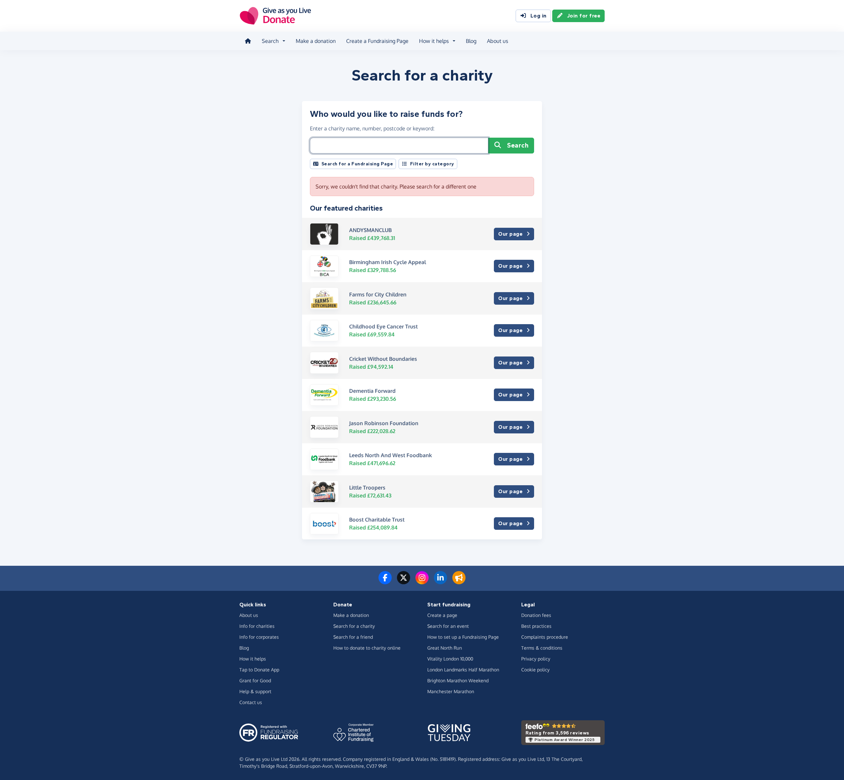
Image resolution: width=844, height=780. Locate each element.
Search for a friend (353, 637)
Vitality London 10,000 (450, 658)
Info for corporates (259, 637)
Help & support (255, 691)
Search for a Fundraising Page (357, 164)
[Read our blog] (459, 581)
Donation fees (536, 615)
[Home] (247, 41)
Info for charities (257, 626)
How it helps (252, 658)
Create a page (442, 615)
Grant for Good (255, 680)
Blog (471, 41)
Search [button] (270, 41)
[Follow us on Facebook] (385, 581)
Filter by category (432, 164)
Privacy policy (535, 658)
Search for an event (448, 626)
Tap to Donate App (259, 669)
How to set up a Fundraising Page (463, 637)
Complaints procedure (544, 637)
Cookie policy (535, 669)
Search (517, 145)
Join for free (584, 16)
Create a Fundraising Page (377, 41)
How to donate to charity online (367, 648)
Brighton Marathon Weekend (458, 680)
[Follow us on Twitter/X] (403, 581)
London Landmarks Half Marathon (463, 669)
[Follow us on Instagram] (422, 581)
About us (497, 41)
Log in (538, 16)
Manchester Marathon (450, 691)
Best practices (536, 626)
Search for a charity (354, 626)
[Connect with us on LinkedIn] (440, 581)
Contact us (250, 702)
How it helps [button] (434, 41)
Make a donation (316, 41)
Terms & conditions (541, 648)
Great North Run (444, 648)
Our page (510, 234)
